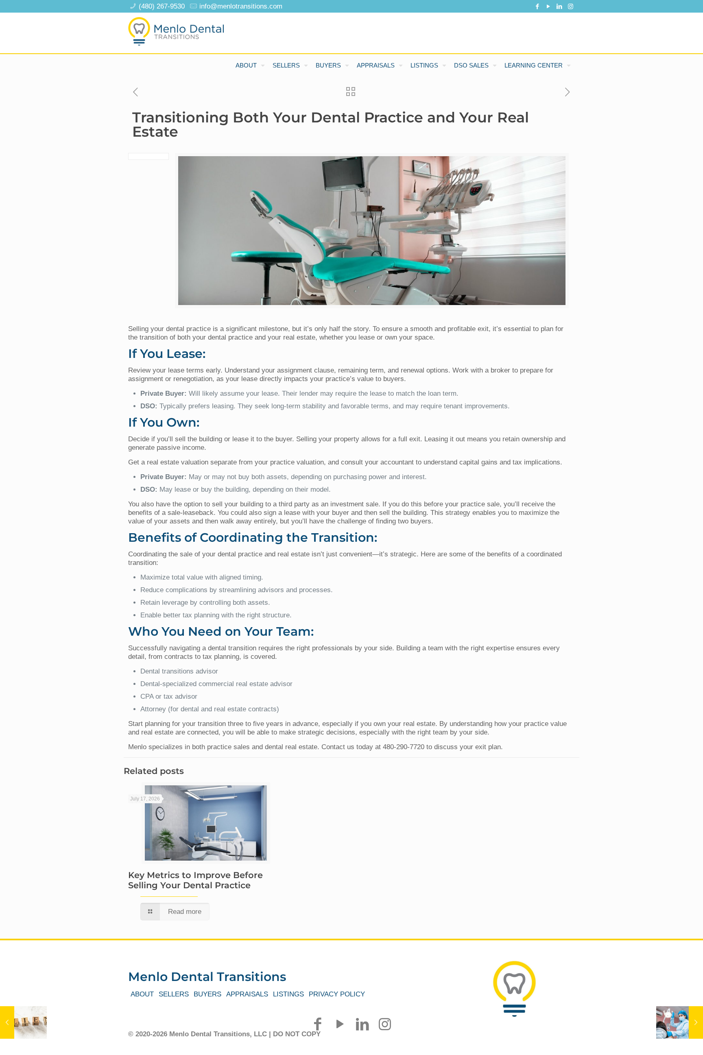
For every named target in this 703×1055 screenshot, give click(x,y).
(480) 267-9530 (162, 6)
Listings (288, 994)
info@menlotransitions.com (240, 6)
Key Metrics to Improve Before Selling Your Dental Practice (195, 880)
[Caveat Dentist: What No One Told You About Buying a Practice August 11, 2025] (679, 1022)
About (142, 994)
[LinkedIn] (559, 6)
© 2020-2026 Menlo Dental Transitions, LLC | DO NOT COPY (224, 1034)
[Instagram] (570, 6)
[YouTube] (548, 6)
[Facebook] (537, 6)
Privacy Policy (337, 994)
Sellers (174, 994)
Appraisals (247, 994)
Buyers (207, 994)
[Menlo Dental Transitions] (176, 29)
